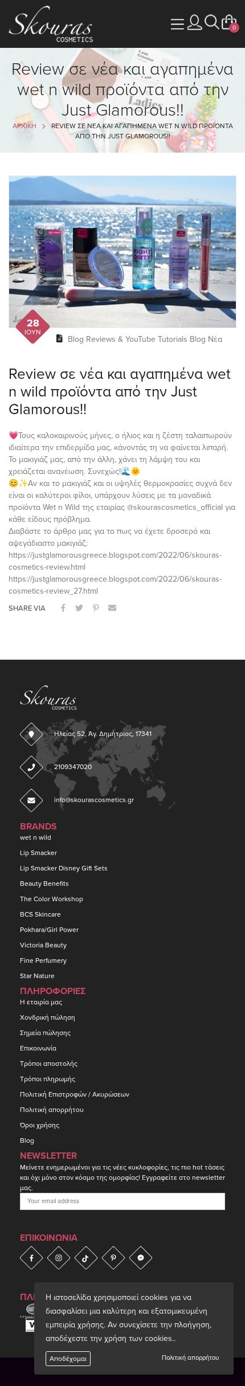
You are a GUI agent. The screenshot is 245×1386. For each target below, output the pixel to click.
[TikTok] (86, 1258)
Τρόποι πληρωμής (47, 1079)
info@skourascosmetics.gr (94, 800)
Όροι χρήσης (39, 1125)
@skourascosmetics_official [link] (175, 507)
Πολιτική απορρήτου (190, 1358)
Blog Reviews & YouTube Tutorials (127, 339)
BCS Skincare (40, 914)
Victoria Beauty (43, 945)
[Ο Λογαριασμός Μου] (194, 22)
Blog (27, 1140)
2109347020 (73, 767)
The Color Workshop (51, 899)
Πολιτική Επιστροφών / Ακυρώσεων (74, 1094)
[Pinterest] (113, 1258)
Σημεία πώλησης (45, 1033)
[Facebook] (31, 1258)
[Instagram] (59, 1258)
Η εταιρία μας (41, 1002)
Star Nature (37, 976)
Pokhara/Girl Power (49, 930)
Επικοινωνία (38, 1048)
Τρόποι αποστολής (48, 1064)
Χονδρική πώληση (47, 1017)
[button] (212, 22)
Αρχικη (24, 126)
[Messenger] (141, 1258)
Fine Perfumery (43, 960)
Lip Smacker (38, 853)
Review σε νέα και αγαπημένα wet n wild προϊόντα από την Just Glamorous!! (120, 391)
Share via (27, 608)
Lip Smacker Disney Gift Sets (64, 868)
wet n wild (35, 837)
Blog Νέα (206, 339)
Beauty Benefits (44, 884)
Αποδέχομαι (68, 1359)
